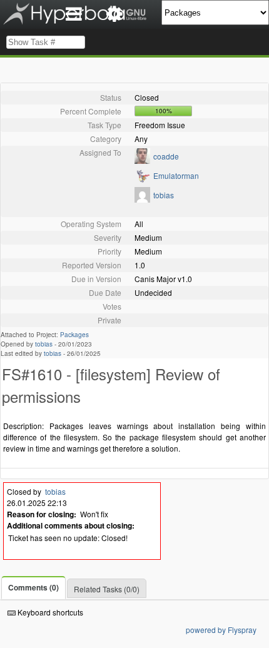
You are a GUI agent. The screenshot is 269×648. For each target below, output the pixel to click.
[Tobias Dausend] (142, 199)
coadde (166, 156)
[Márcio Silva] (142, 160)
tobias (163, 195)
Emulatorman (176, 175)
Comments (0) (33, 587)
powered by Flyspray (221, 629)
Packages (74, 334)
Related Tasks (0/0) (107, 589)
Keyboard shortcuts (49, 612)
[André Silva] (142, 180)
